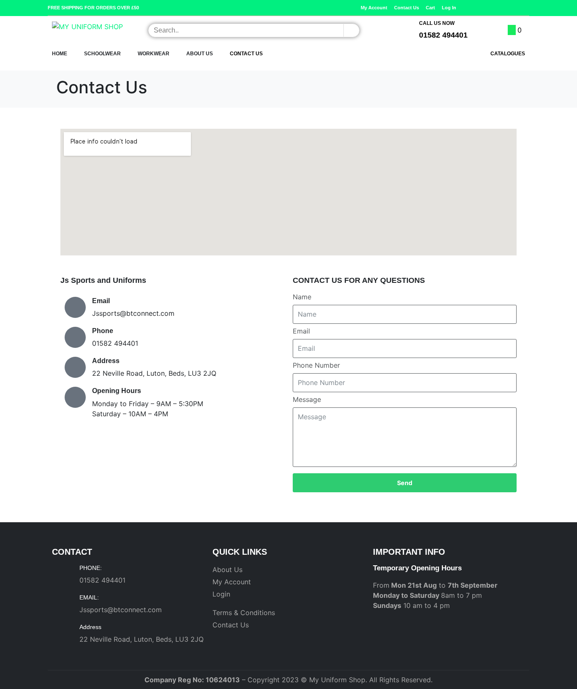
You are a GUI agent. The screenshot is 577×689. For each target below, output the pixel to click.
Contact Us (246, 54)
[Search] (351, 30)
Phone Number (316, 365)
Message (307, 399)
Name (302, 297)
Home (59, 54)
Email (301, 331)
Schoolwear (102, 54)
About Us (199, 54)
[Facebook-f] (512, 7)
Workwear (153, 54)
